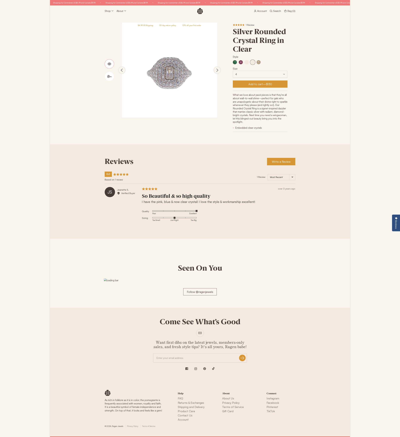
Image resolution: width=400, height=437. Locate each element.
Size (235, 68)
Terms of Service (233, 407)
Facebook (273, 402)
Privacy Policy (231, 402)
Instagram (273, 398)
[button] (243, 25)
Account (183, 419)
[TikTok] (213, 368)
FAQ (180, 398)
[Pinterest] (204, 368)
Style (235, 56)
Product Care (186, 411)
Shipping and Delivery (191, 407)
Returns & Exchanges (191, 402)
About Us (228, 398)
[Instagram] (195, 368)
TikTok (271, 411)
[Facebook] (186, 368)
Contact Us (185, 415)
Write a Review (281, 161)
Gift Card (227, 411)
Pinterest (272, 407)
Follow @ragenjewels (200, 292)
